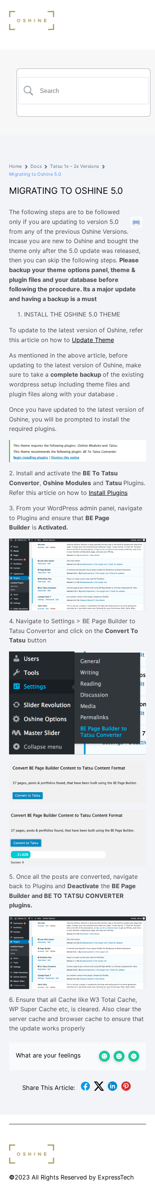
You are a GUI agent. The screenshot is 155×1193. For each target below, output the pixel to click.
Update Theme (93, 340)
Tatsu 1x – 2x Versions (74, 166)
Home (15, 166)
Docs (36, 166)
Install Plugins (108, 492)
